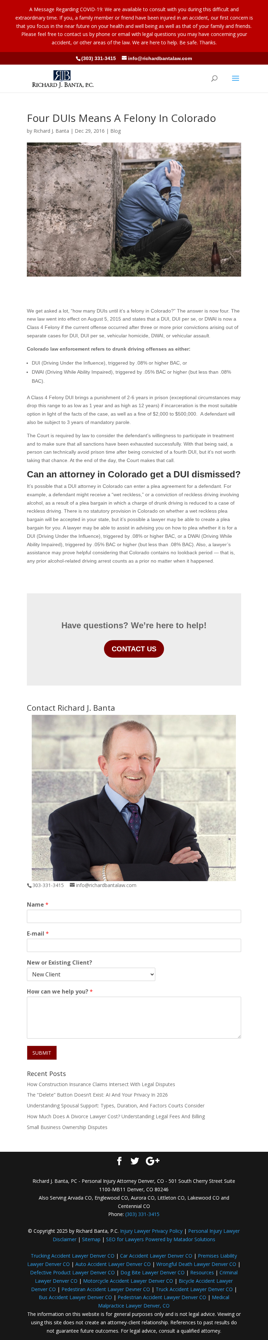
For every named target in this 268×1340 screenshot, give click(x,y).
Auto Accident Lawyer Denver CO (113, 1264)
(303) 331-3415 (98, 58)
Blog (115, 130)
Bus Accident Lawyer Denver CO (75, 1297)
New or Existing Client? (59, 962)
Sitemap (91, 1239)
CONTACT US (134, 649)
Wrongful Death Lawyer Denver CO (196, 1264)
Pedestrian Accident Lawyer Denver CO (162, 1297)
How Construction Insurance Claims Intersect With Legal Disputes (101, 1084)
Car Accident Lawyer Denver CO (156, 1255)
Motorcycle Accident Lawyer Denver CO (128, 1280)
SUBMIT (41, 1052)
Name (38, 904)
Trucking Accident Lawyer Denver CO (72, 1255)
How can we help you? (60, 991)
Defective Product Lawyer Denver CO (72, 1272)
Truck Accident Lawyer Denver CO (194, 1289)
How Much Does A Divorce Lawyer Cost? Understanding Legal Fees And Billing (116, 1116)
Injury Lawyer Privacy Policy (151, 1231)
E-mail (38, 933)
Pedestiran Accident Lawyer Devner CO (105, 1289)
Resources (202, 1272)
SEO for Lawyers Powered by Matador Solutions (160, 1239)
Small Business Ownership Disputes (67, 1127)
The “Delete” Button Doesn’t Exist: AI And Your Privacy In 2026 (97, 1094)
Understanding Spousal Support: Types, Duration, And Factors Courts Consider (115, 1105)
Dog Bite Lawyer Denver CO (152, 1272)
